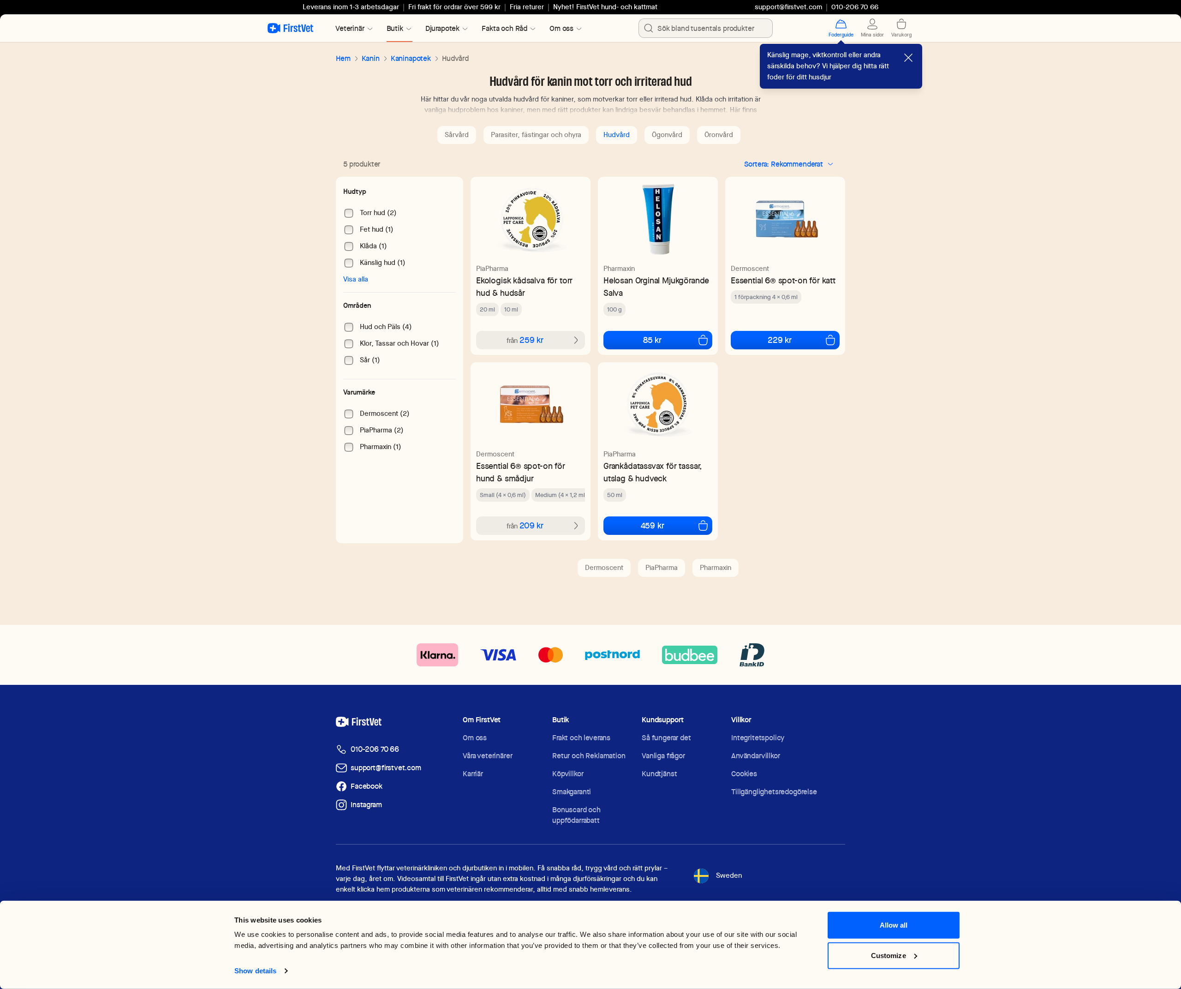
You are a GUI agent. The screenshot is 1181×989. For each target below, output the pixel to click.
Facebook (366, 786)
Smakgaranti (571, 792)
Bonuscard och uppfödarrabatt (576, 815)
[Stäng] (908, 58)
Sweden (729, 875)
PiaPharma (492, 268)
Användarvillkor (755, 756)
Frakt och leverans (581, 738)
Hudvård (616, 134)
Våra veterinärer (487, 756)
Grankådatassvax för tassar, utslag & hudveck (652, 472)
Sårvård (457, 134)
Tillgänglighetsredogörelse (774, 792)
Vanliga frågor (663, 756)
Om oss (475, 738)
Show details (255, 971)
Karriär (473, 774)
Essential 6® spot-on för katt (783, 280)
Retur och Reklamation (589, 756)
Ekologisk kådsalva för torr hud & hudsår (524, 287)
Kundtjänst (659, 774)
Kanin (371, 58)
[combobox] (705, 28)
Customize (888, 955)
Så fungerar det (666, 738)
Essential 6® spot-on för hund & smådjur (520, 472)
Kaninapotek (411, 58)
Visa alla (355, 279)
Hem (343, 58)
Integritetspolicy (757, 738)
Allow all (894, 925)
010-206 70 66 (375, 749)
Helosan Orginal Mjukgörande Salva (656, 287)
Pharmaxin (619, 268)
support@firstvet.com (788, 7)
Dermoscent (750, 268)
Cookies (744, 774)
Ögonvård (667, 134)
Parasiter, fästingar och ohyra (536, 134)
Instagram (366, 804)
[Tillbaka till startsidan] (290, 28)
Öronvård (718, 134)
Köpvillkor (567, 774)
